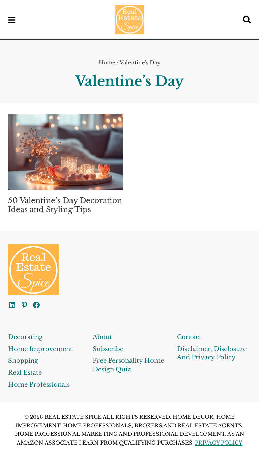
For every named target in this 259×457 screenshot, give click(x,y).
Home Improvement (40, 349)
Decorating (25, 337)
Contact (189, 337)
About (102, 337)
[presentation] (65, 152)
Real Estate (25, 373)
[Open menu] (12, 20)
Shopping (23, 360)
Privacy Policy (218, 442)
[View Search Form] (247, 20)
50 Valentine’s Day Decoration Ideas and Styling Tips (65, 205)
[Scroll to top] (241, 446)
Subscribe (108, 349)
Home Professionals (39, 384)
